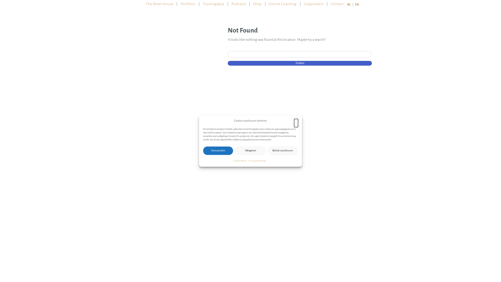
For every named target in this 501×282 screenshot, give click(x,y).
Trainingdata (213, 3)
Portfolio (188, 3)
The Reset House (159, 3)
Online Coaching (283, 3)
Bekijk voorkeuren (282, 150)
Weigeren (250, 150)
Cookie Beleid (240, 161)
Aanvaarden (218, 150)
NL (349, 4)
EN (357, 4)
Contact (337, 3)
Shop (257, 3)
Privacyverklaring (257, 161)
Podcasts (239, 3)
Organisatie (313, 3)
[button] (296, 121)
